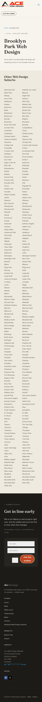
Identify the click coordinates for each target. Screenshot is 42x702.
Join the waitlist (9, 13)
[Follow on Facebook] (5, 677)
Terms (29, 697)
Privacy (35, 697)
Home (6, 28)
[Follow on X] (10, 677)
